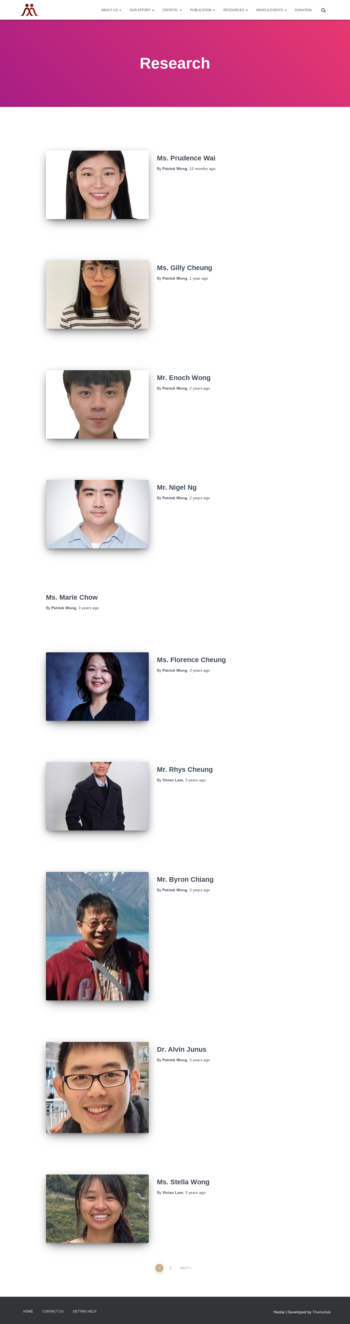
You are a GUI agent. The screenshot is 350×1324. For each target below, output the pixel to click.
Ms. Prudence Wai (186, 158)
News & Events (270, 10)
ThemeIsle (322, 1312)
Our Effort (140, 10)
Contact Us (52, 1311)
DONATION (303, 10)
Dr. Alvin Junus (181, 1049)
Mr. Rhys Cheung (185, 769)
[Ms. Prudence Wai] (97, 185)
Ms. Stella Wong (183, 1182)
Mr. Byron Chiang (185, 879)
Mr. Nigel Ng (177, 487)
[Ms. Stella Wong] (97, 1208)
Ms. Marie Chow (72, 597)
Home (28, 1311)
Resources (234, 10)
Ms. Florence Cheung (191, 660)
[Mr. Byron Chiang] (97, 936)
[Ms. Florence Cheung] (97, 686)
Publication (201, 10)
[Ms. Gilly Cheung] (97, 294)
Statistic (170, 10)
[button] (120, 10)
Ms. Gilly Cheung (184, 267)
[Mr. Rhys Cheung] (97, 796)
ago (202, 168)
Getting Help (85, 1311)
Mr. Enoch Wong (184, 377)
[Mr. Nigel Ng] (97, 514)
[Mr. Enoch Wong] (97, 404)
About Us (110, 10)
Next (184, 1268)
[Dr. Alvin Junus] (97, 1087)
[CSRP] (29, 10)
